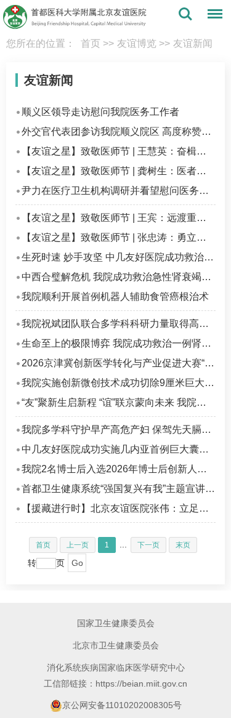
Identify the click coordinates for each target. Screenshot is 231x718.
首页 (90, 43)
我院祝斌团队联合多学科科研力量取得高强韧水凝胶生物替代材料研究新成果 (119, 323)
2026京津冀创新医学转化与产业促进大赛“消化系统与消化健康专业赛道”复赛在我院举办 (119, 363)
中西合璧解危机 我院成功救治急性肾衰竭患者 (119, 277)
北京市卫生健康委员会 (116, 645)
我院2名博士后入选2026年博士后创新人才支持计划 (119, 469)
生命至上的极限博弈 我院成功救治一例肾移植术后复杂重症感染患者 (119, 343)
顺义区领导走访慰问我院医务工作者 (100, 112)
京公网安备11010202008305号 (122, 705)
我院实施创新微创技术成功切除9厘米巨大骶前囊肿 (119, 382)
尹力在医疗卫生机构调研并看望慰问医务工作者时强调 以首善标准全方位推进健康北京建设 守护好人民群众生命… (119, 190)
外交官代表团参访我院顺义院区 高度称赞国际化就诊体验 (119, 131)
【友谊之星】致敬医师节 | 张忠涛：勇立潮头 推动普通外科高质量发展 (119, 237)
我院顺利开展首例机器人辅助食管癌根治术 (115, 296)
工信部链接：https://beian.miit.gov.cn (115, 683)
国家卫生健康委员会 (116, 623)
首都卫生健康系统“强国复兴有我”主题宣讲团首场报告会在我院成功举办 (119, 488)
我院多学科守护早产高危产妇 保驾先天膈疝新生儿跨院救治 (119, 429)
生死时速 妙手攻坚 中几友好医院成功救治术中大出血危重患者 (119, 257)
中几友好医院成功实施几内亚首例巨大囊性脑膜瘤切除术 (119, 449)
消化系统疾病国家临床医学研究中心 (116, 667)
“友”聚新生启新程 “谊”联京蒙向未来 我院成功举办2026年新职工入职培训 (119, 402)
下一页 (148, 545)
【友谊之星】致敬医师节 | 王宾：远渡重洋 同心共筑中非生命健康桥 (119, 217)
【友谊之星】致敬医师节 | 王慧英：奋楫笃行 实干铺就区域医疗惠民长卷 (119, 151)
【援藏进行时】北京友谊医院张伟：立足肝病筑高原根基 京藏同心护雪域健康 (119, 508)
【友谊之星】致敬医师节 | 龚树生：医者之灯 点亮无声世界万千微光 (119, 171)
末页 (183, 545)
